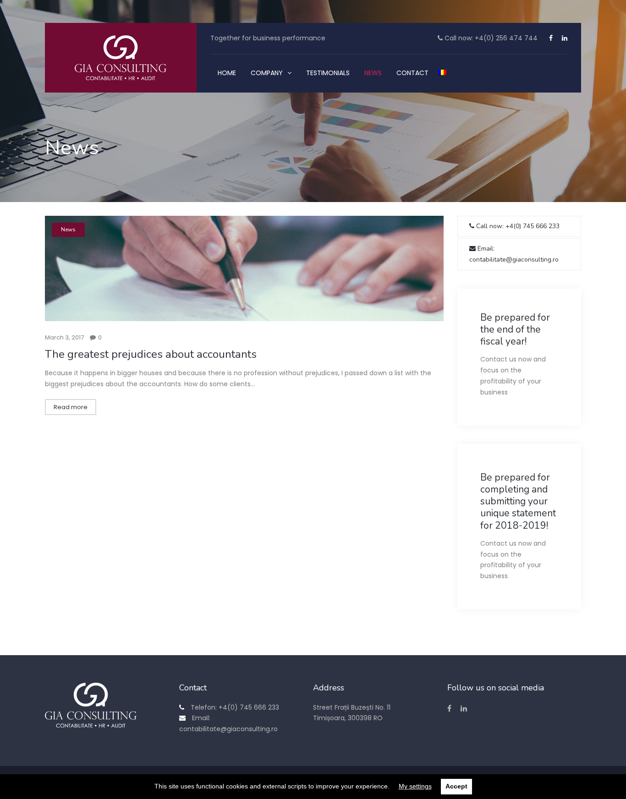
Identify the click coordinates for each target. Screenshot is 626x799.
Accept (456, 786)
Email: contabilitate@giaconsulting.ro (514, 254)
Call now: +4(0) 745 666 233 (517, 226)
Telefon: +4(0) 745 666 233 (234, 707)
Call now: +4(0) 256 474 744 (490, 38)
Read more (71, 407)
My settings (415, 786)
